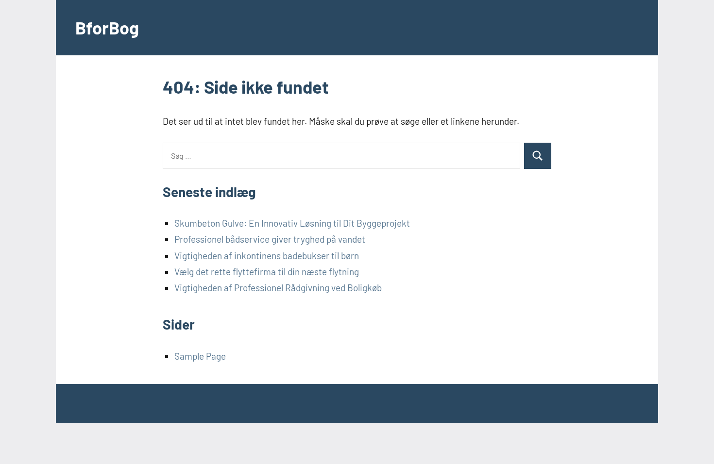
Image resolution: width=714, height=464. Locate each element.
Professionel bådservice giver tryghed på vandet (269, 239)
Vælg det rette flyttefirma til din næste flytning (266, 271)
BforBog (107, 27)
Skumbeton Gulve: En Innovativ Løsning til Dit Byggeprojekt (292, 223)
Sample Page (200, 356)
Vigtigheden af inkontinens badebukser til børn (266, 255)
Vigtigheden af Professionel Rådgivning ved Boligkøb (278, 287)
